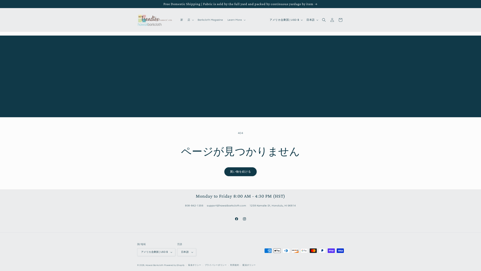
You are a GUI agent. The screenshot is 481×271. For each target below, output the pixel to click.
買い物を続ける (240, 171)
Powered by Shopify (174, 265)
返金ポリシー (194, 265)
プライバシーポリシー (216, 265)
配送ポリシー (249, 265)
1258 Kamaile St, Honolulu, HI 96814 (273, 206)
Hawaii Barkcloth (154, 265)
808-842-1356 (194, 206)
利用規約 (234, 265)
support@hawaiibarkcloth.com (226, 206)
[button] (190, 20)
